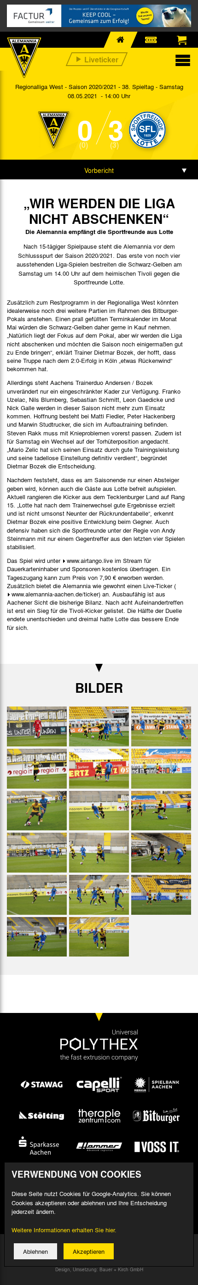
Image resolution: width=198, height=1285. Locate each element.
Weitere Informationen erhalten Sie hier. (64, 1229)
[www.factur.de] (99, 16)
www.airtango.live (90, 560)
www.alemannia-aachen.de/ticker (55, 594)
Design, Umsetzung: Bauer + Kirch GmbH (99, 1269)
